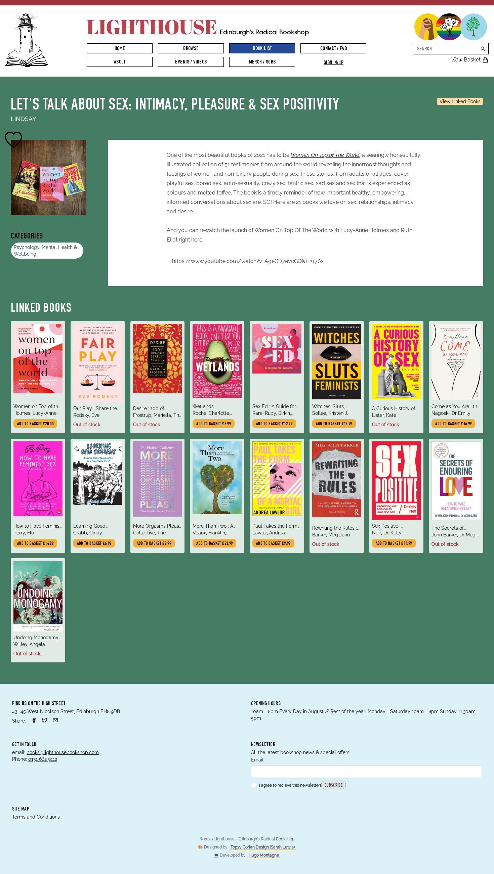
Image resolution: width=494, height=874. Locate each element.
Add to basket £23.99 (214, 543)
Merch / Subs (262, 62)
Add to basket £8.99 (213, 424)
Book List (262, 49)
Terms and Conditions (36, 817)
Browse (191, 49)
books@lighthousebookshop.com (63, 752)
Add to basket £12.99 (274, 424)
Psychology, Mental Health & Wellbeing (45, 251)
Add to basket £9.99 (154, 543)
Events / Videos (191, 62)
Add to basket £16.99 (453, 424)
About (120, 62)
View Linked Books (460, 101)
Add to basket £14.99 (35, 543)
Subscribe (333, 785)
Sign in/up (333, 63)
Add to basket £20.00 (35, 424)
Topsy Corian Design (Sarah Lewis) (263, 847)
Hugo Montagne (264, 855)
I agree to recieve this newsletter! (290, 785)
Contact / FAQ (333, 49)
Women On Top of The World (325, 155)
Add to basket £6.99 (94, 543)
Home (120, 49)
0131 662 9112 (42, 759)
